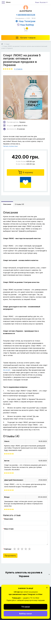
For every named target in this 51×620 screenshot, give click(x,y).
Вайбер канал (25, 614)
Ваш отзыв (8, 529)
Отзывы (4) (19, 204)
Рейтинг (7, 549)
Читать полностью (10, 146)
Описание (7, 204)
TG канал (25, 607)
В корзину (27, 172)
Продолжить (10, 555)
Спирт (7, 44)
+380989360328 (25, 15)
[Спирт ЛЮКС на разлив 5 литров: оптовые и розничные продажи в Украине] (25, 97)
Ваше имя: (8, 519)
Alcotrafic (7, 370)
